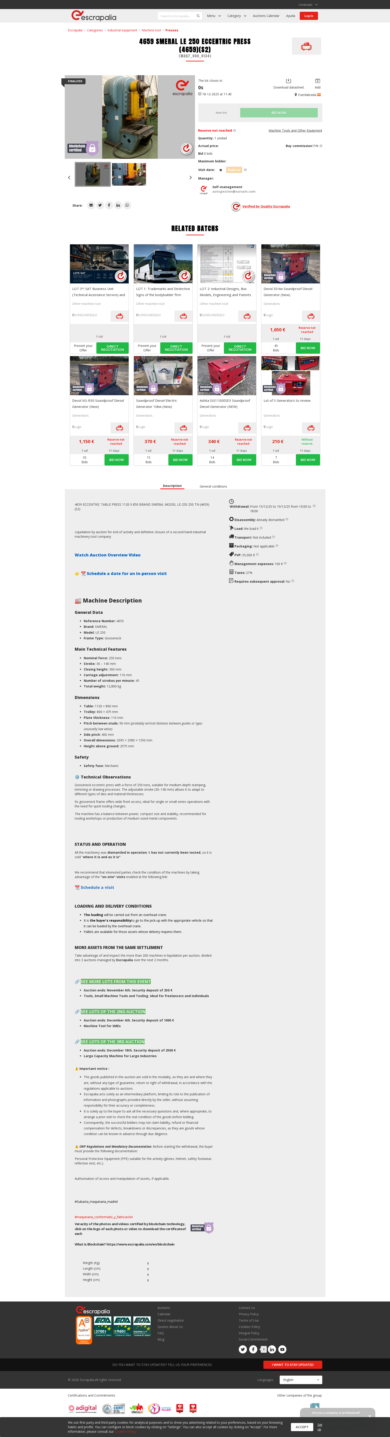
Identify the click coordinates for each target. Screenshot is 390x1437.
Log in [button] (308, 16)
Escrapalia (75, 30)
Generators (272, 303)
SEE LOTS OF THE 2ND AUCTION (113, 1011)
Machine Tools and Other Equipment (295, 130)
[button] (91, 205)
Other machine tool (86, 303)
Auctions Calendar (266, 16)
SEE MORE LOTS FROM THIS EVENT (116, 981)
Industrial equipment (122, 30)
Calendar (164, 1314)
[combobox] (301, 1380)
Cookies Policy (249, 1327)
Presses (171, 30)
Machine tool (151, 30)
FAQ (161, 1333)
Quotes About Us (170, 1327)
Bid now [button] (308, 348)
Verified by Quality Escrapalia (266, 206)
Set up (320, 1427)
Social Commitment (253, 1339)
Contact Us (247, 1308)
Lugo (269, 315)
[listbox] (308, 4)
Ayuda (290, 16)
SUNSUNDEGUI (85, 315)
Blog (161, 1339)
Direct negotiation (171, 1320)
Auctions (164, 1308)
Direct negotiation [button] (112, 347)
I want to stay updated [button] (293, 1365)
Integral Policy (249, 1333)
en (140, 1244)
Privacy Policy (249, 1314)
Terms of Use (249, 1320)
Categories (95, 30)
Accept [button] (302, 1427)
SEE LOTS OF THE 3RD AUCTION (113, 1041)
